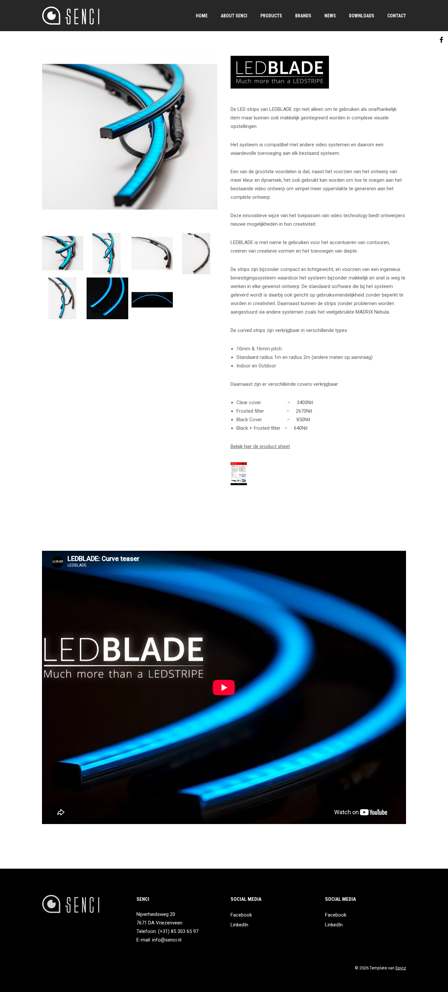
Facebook (241, 915)
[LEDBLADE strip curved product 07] (152, 298)
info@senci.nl (166, 940)
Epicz (401, 967)
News (330, 15)
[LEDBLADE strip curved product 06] (107, 298)
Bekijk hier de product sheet (260, 446)
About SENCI (234, 15)
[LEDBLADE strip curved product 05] (62, 298)
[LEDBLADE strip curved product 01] (129, 138)
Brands (303, 15)
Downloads (361, 15)
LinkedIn (239, 925)
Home (202, 15)
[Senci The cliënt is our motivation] (70, 16)
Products (271, 15)
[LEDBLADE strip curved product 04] (196, 253)
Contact (396, 15)
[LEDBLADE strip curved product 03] (152, 253)
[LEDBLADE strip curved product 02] (107, 253)
